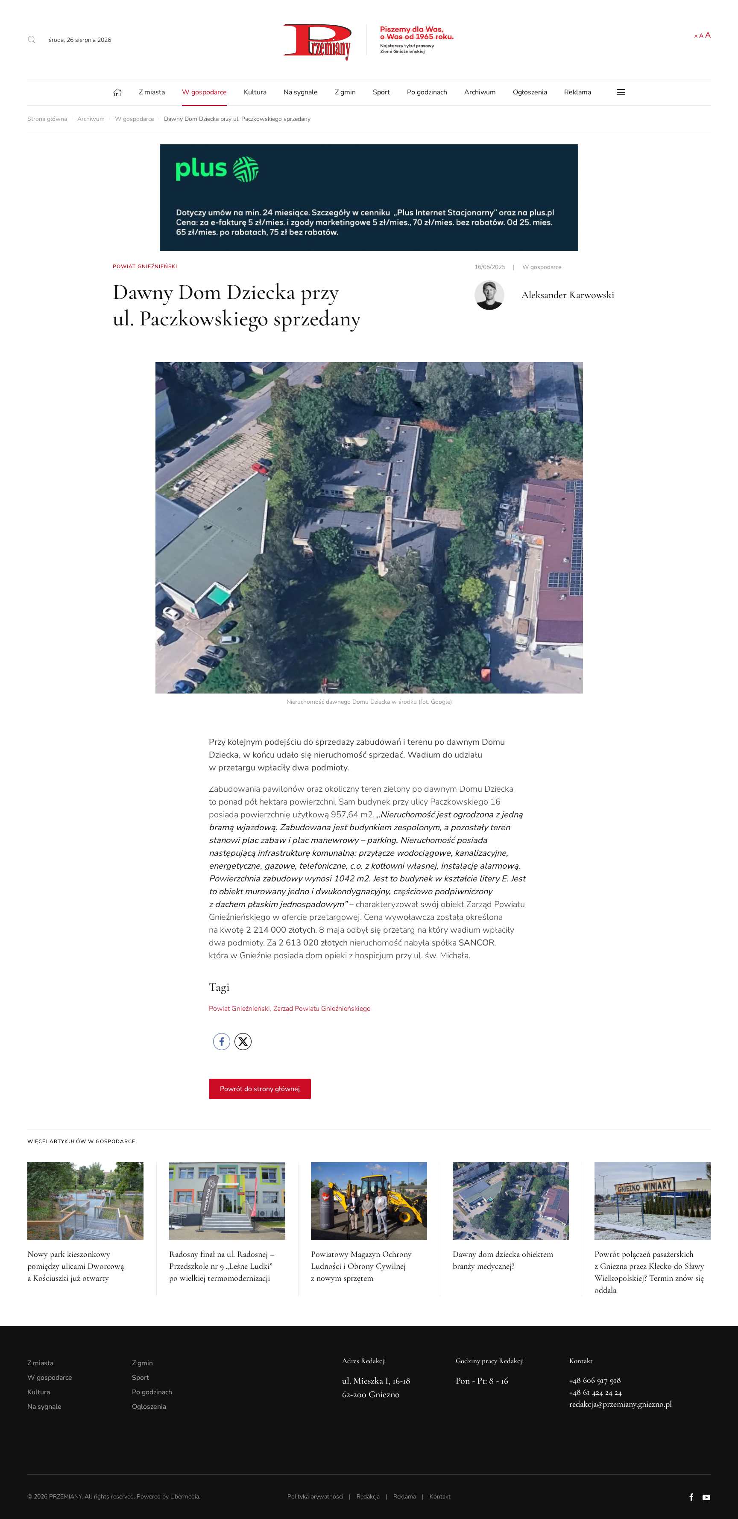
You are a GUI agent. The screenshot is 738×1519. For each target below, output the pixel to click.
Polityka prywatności (315, 1497)
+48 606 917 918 (595, 1380)
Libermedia (184, 1497)
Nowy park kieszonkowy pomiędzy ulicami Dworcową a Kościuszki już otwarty (75, 1266)
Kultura (255, 92)
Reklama (577, 92)
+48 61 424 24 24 (595, 1392)
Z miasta (152, 92)
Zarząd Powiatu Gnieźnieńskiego (322, 1008)
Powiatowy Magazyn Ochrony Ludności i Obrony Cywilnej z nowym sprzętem (361, 1266)
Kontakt (440, 1497)
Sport (381, 92)
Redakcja (368, 1497)
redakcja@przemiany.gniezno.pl (620, 1404)
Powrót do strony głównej (260, 1089)
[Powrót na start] (369, 39)
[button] (31, 39)
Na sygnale (301, 92)
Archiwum (480, 92)
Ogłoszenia (530, 92)
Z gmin (345, 92)
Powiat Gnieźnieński (239, 1008)
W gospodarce (204, 92)
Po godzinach (427, 92)
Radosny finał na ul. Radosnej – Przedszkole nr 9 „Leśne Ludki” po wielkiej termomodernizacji (221, 1266)
